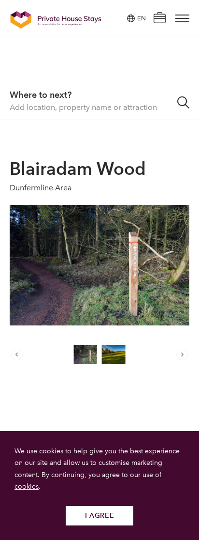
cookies (26, 486)
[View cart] (159, 18)
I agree (99, 515)
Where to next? (40, 95)
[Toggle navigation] (182, 18)
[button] (19, 355)
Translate (130, 67)
